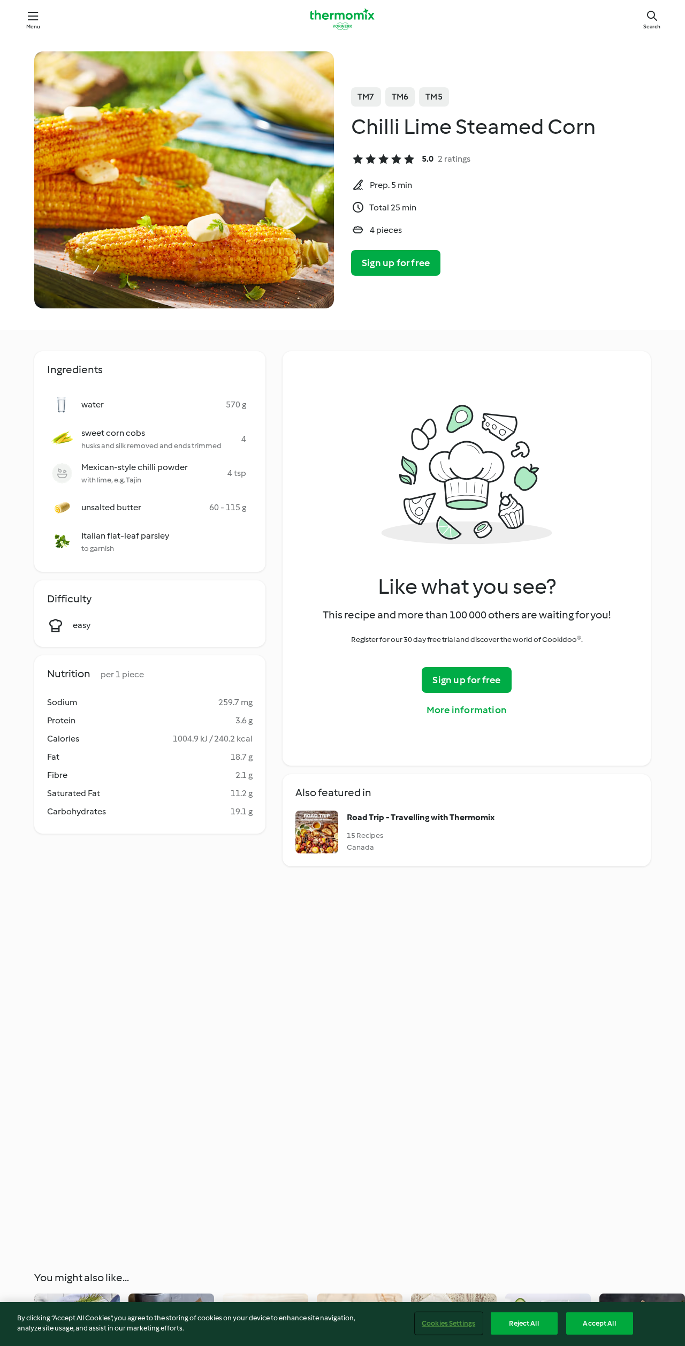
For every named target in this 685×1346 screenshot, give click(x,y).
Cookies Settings (448, 1323)
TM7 (366, 97)
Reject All (523, 1323)
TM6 (400, 97)
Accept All (599, 1323)
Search (651, 26)
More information (467, 710)
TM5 (434, 97)
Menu (33, 26)
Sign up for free (396, 263)
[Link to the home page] (342, 19)
